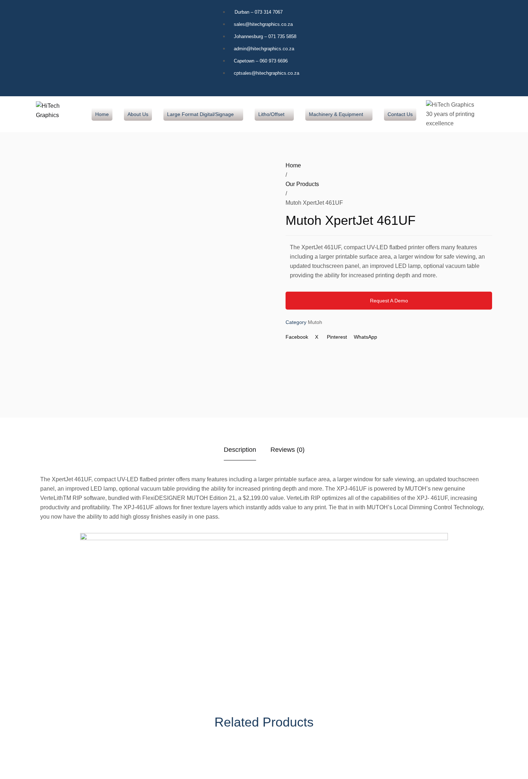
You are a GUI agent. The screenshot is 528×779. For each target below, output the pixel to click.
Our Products (302, 184)
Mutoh (315, 322)
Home (293, 165)
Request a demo (389, 300)
